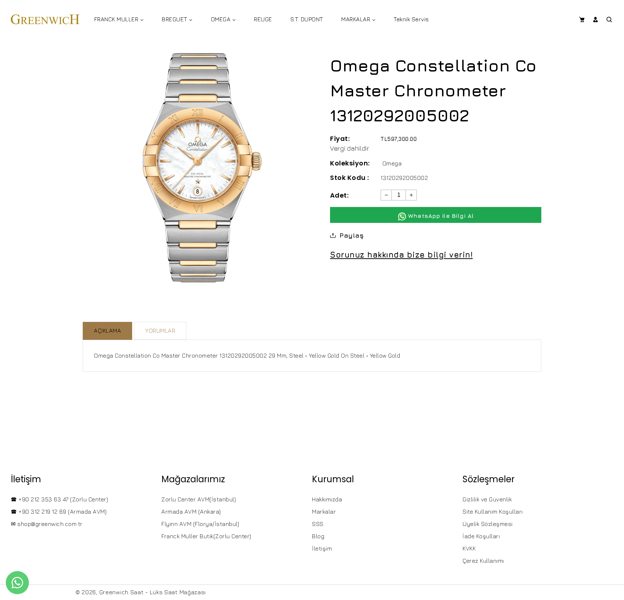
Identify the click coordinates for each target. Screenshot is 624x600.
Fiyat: (340, 138)
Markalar (324, 511)
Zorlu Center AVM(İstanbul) (198, 499)
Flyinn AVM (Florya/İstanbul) (200, 524)
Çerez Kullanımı (483, 560)
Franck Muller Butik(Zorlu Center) (206, 536)
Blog (318, 536)
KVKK (469, 548)
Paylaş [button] (351, 235)
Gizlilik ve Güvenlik (487, 499)
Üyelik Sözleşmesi (488, 524)
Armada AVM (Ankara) (191, 511)
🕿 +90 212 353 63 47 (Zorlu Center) (59, 499)
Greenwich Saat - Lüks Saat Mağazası (152, 592)
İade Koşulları (481, 536)
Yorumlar (160, 330)
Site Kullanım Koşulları (493, 511)
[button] (581, 19)
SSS (318, 524)
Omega (392, 163)
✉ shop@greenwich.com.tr (47, 524)
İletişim (322, 548)
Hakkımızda (327, 499)
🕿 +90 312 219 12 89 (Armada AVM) (59, 511)
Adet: (339, 195)
